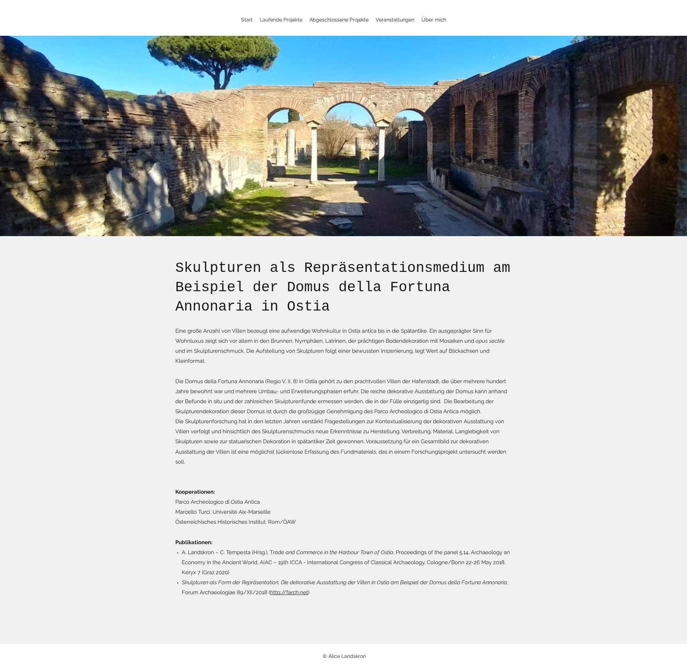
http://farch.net (289, 592)
